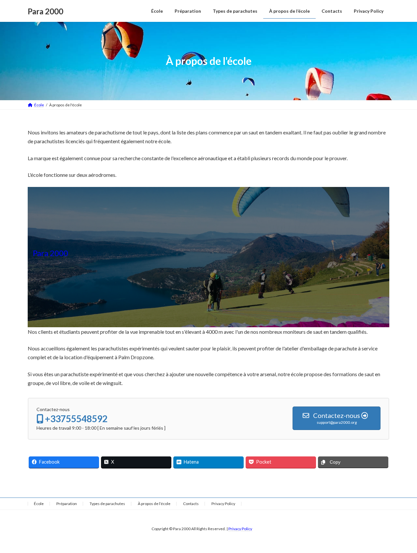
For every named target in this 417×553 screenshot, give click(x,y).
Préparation (66, 503)
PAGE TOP (400, 530)
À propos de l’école (154, 503)
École (39, 503)
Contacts (191, 503)
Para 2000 (50, 253)
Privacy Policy (223, 503)
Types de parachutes (107, 503)
